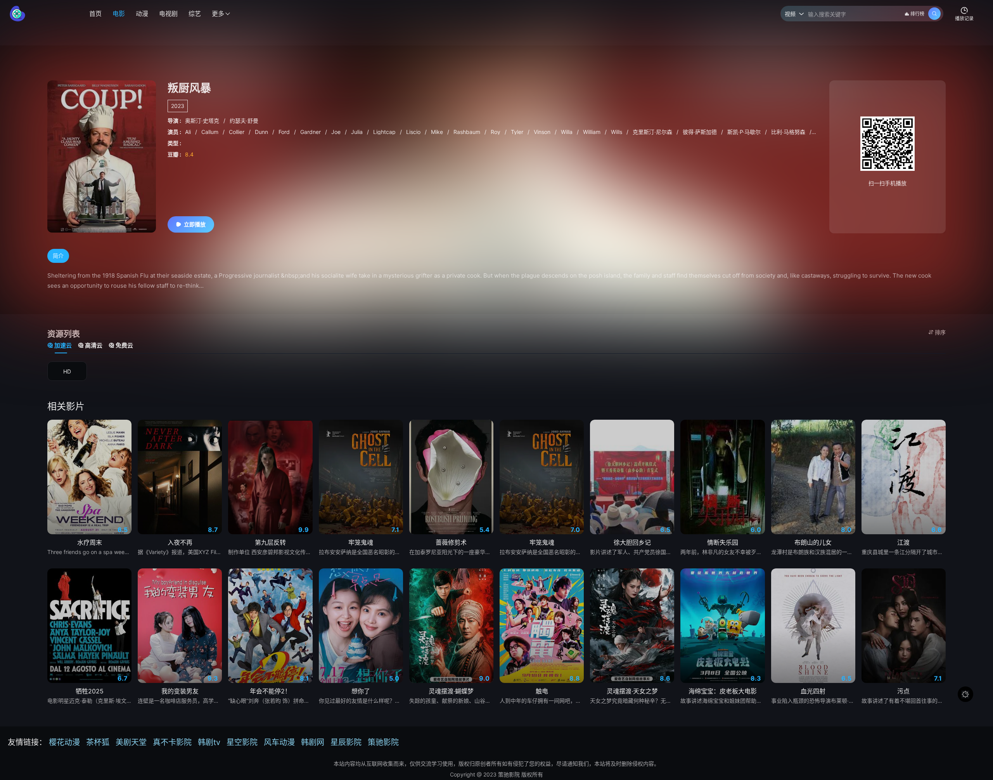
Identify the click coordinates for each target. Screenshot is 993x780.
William (592, 132)
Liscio (414, 132)
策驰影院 (383, 742)
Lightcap (385, 132)
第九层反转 (270, 542)
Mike (438, 132)
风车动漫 (279, 742)
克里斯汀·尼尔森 (653, 132)
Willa (567, 132)
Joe (336, 132)
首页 (95, 13)
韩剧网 (312, 742)
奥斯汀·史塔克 (203, 120)
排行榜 (917, 14)
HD (67, 371)
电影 (118, 13)
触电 (542, 691)
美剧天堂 (131, 742)
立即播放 (195, 224)
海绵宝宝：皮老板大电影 (723, 691)
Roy (496, 132)
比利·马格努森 (789, 132)
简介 (58, 255)
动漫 (142, 13)
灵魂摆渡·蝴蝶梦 (451, 691)
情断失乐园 (722, 542)
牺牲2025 (90, 691)
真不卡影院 (172, 742)
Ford (285, 132)
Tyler (518, 132)
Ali (188, 132)
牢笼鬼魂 (360, 542)
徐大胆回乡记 (632, 542)
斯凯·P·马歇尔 (744, 132)
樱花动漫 (64, 742)
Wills (617, 132)
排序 (940, 332)
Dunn (262, 132)
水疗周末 (89, 542)
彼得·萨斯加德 (700, 132)
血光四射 (813, 691)
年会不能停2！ (270, 691)
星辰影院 (346, 742)
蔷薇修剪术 (451, 542)
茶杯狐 (97, 742)
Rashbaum (467, 132)
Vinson (543, 132)
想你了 (360, 691)
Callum (210, 132)
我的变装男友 (180, 691)
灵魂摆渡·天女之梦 (632, 691)
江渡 (903, 542)
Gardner (311, 132)
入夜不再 (180, 542)
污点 (903, 691)
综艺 (195, 13)
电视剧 (168, 13)
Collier (237, 132)
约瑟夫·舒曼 (244, 120)
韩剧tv (209, 742)
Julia (357, 132)
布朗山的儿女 (813, 542)
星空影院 (242, 742)
